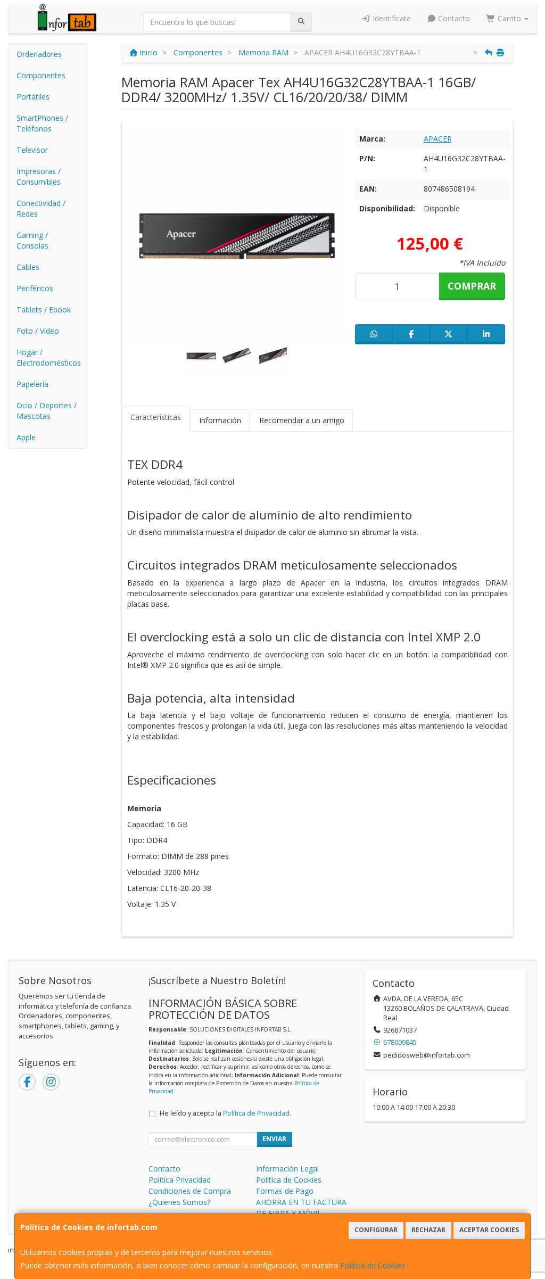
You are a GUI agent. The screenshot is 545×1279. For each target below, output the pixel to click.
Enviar (274, 1138)
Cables (27, 267)
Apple (26, 437)
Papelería (32, 384)
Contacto (453, 18)
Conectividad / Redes (40, 208)
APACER (438, 139)
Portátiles (32, 97)
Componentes (40, 75)
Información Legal (287, 1169)
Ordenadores (39, 54)
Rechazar (428, 1229)
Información (220, 420)
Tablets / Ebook (43, 309)
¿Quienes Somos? (179, 1202)
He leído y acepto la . (225, 1113)
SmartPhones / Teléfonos (42, 123)
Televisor (32, 150)
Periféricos (34, 288)
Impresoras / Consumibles (38, 176)
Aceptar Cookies (489, 1229)
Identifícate (390, 18)
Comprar (472, 285)
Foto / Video (37, 331)
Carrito (509, 18)
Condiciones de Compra (189, 1191)
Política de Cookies (373, 1265)
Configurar (376, 1229)
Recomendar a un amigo (301, 420)
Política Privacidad (179, 1180)
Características (155, 417)
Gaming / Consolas (32, 240)
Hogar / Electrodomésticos (48, 357)
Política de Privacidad (256, 1113)
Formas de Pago (284, 1191)
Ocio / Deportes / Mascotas (46, 410)
